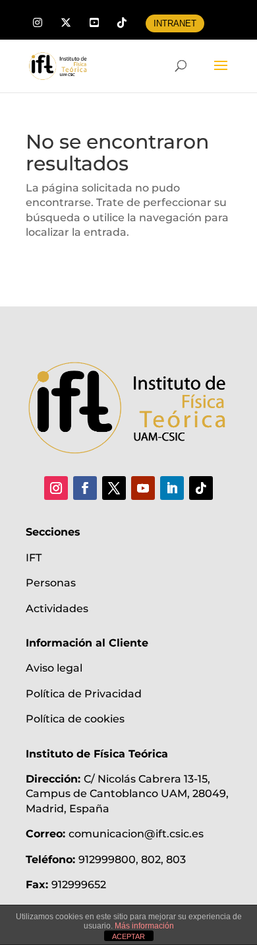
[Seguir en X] (114, 488)
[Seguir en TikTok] (201, 488)
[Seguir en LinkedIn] (172, 488)
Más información (144, 925)
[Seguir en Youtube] (143, 488)
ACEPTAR (128, 936)
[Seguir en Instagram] (56, 488)
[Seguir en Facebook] (85, 488)
